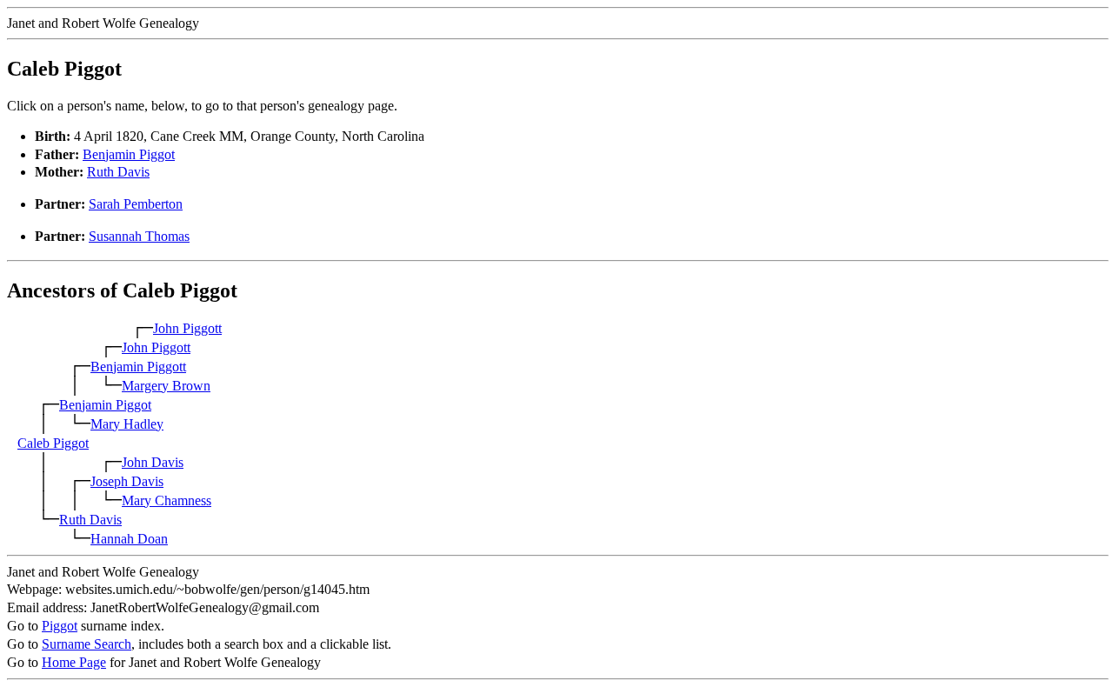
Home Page (74, 662)
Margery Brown (166, 385)
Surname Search (86, 644)
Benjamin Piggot (129, 154)
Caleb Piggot (53, 443)
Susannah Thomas (139, 236)
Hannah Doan (129, 538)
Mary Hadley (126, 424)
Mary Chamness (166, 500)
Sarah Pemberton (136, 204)
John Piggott (187, 328)
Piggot (59, 625)
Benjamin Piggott (138, 366)
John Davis (152, 462)
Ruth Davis (118, 171)
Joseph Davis (126, 481)
